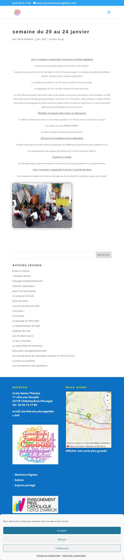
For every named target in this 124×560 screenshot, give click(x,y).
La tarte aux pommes (23, 360)
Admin (19, 480)
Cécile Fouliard (25, 39)
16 (55, 217)
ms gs (61, 39)
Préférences (62, 548)
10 (38, 217)
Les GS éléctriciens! (22, 335)
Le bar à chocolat (21, 340)
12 (44, 217)
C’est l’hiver (18, 315)
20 (66, 217)
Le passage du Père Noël (25, 320)
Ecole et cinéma (20, 270)
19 (63, 217)
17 (57, 217)
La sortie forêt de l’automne (27, 345)
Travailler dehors (21, 275)
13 (46, 217)
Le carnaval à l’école (23, 295)
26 (47, 221)
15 (52, 217)
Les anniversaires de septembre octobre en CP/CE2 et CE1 (43, 355)
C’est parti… (18, 310)
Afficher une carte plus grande (86, 451)
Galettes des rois (21, 330)
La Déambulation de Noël (26, 325)
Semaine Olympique (23, 286)
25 (45, 221)
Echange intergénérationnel (27, 281)
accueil (53, 39)
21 (68, 217)
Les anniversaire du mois (26, 305)
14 (49, 217)
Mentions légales (26, 474)
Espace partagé (25, 485)
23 (39, 221)
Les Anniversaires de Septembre (29, 365)
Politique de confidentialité (48, 555)
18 (60, 217)
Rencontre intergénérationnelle (29, 350)
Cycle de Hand (20, 300)
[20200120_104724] (42, 227)
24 (42, 221)
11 (41, 217)
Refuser (62, 539)
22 (36, 221)
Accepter (62, 530)
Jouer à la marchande (24, 291)
